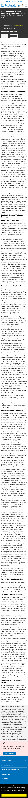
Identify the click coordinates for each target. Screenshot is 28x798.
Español (14, 1)
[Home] (8, 5)
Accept (14, 795)
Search (19, 6)
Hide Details (4, 22)
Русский (20, 1)
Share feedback (9, 753)
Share (13, 31)
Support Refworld (22, 6)
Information (14, 36)
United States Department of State (15, 26)
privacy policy (16, 788)
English (8, 1)
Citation (5, 31)
